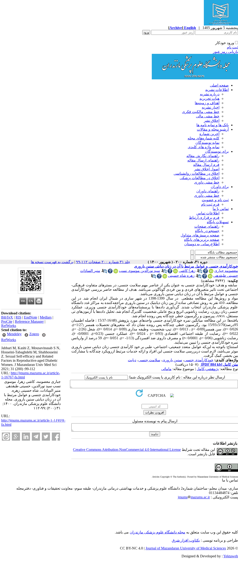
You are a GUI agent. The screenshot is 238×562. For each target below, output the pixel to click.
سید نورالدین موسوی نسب (139, 271)
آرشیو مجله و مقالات (213, 129)
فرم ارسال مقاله (206, 165)
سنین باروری (172, 360)
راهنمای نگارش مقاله (202, 156)
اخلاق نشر (211, 121)
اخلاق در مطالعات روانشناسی (196, 173)
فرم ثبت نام (210, 204)
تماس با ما (221, 209)
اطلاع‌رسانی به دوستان (201, 244)
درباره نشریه (209, 94)
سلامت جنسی (149, 360)
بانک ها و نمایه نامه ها (212, 125)
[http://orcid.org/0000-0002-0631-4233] (115, 272)
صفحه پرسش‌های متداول (200, 235)
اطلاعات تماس (207, 213)
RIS (18, 317)
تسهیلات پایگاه (218, 222)
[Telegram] (36, 437)
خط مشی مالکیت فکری (200, 112)
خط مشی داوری (206, 182)
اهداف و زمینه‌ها (207, 103)
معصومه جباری (226, 271)
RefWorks (8, 326)
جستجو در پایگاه (207, 231)
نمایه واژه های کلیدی (203, 147)
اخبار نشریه (210, 107)
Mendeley (14, 334)
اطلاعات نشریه (217, 90)
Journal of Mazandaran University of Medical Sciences (185, 548)
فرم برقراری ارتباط (204, 218)
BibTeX (7, 317)
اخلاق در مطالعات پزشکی (199, 178)
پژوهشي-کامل (208, 369)
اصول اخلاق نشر (206, 169)
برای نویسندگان (217, 151)
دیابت (132, 360)
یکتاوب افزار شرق (186, 540)
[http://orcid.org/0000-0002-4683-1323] (175, 272)
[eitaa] (6, 437)
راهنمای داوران (207, 191)
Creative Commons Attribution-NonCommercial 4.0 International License (127, 450)
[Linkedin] (26, 437)
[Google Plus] (16, 437)
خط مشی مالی (207, 116)
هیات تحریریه (209, 98)
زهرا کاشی (187, 271)
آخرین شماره (209, 134)
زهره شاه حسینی (181, 276)
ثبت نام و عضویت (215, 200)
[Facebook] (56, 437)
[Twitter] (46, 437)
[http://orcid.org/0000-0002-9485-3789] (210, 277)
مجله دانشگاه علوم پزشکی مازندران (157, 532)
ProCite (6, 321)
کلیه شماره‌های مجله (203, 138)
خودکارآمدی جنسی (198, 360)
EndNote (30, 317)
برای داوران (220, 187)
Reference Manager (29, 321)
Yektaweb (230, 556)
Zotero (34, 334)
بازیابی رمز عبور (225, 52)
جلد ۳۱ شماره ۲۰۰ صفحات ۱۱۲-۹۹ (103, 262)
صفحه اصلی (219, 85)
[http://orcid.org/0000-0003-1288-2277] (211, 272)
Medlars (46, 317)
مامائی (166, 369)
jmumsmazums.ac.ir (194, 497)
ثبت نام (232, 47)
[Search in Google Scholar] (205, 272)
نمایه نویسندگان (207, 143)
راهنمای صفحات (206, 226)
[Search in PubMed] (200, 272)
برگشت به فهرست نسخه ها (52, 262)
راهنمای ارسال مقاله (203, 160)
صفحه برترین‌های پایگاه (201, 240)
